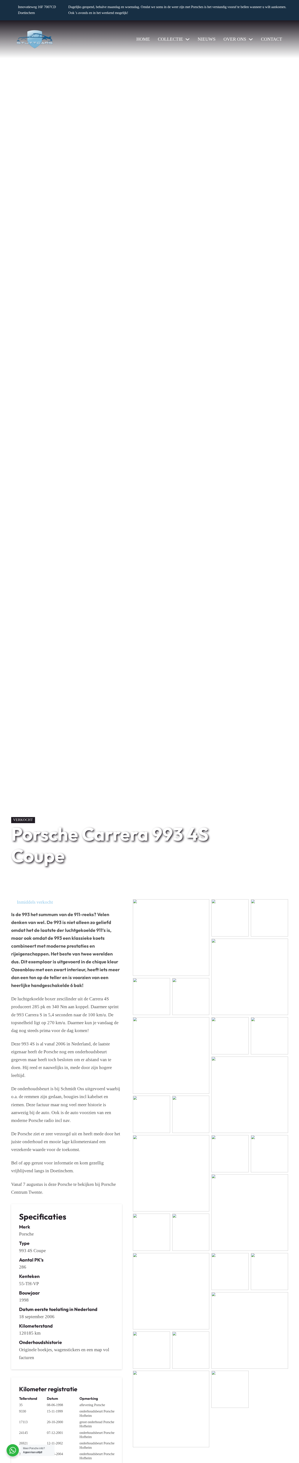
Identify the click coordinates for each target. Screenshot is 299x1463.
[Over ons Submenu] (250, 39)
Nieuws (207, 39)
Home (143, 39)
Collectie (170, 39)
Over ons (234, 39)
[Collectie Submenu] (187, 39)
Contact (271, 39)
